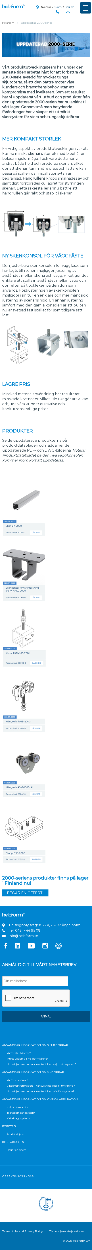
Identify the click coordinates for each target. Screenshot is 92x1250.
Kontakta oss (13, 1142)
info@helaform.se (23, 936)
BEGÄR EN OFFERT (25, 893)
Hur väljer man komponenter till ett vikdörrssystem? (40, 1091)
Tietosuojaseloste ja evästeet (67, 1231)
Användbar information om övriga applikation (40, 1099)
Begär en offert (16, 1150)
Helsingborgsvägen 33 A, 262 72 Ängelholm (44, 925)
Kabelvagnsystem (18, 1118)
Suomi (58, 7)
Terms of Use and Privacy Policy (22, 1231)
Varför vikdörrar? (18, 1080)
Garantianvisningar (18, 1176)
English (69, 7)
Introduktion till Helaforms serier (27, 1058)
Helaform (13, 6)
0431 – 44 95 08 (27, 930)
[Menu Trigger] (85, 8)
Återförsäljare (15, 1134)
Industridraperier (17, 1107)
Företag (9, 1126)
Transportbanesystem (21, 1112)
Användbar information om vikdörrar (33, 1072)
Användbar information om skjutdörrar (35, 1045)
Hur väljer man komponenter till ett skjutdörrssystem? (42, 1064)
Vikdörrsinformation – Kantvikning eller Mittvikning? (41, 1085)
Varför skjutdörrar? (19, 1053)
